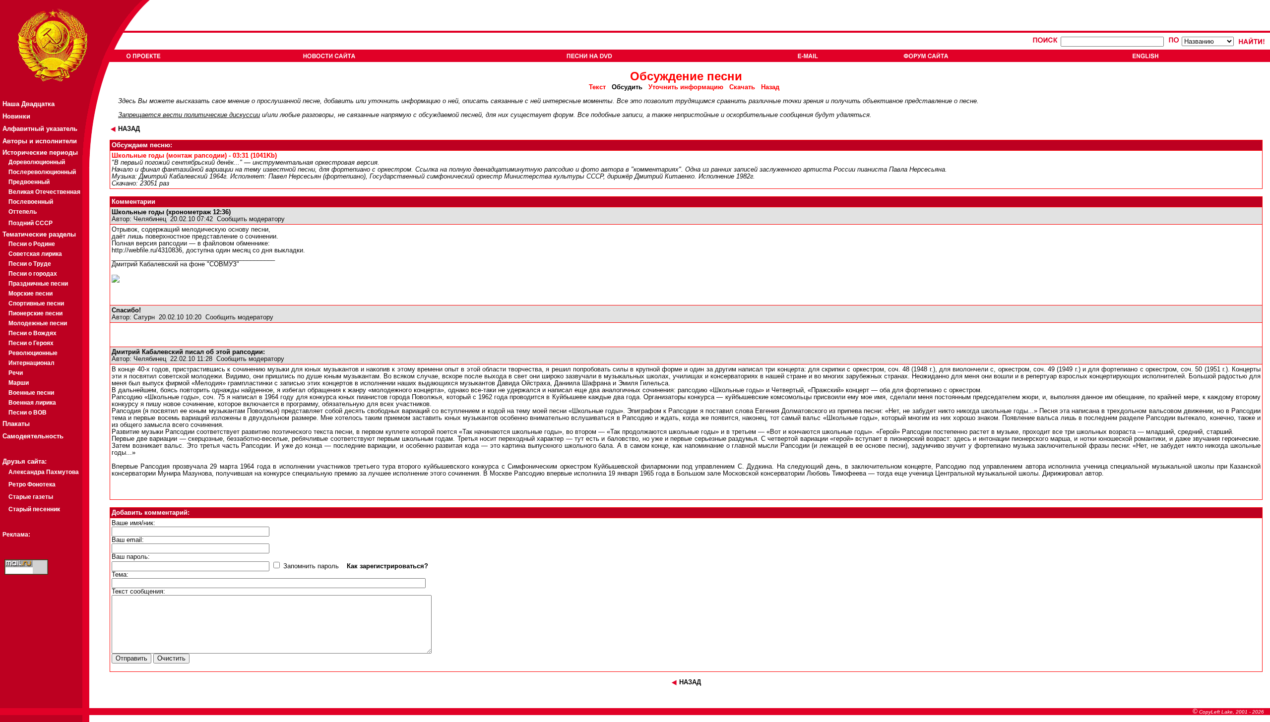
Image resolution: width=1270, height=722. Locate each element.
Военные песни (31, 392)
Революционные (33, 353)
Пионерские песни (35, 313)
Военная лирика (32, 402)
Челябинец (149, 219)
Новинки (16, 116)
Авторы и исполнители (39, 141)
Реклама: (16, 534)
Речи (15, 372)
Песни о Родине (31, 244)
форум (563, 115)
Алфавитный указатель (39, 128)
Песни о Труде (29, 263)
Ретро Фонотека (32, 484)
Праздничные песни (38, 283)
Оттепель (22, 211)
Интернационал (31, 363)
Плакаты (16, 423)
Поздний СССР (30, 223)
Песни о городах (32, 273)
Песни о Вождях (32, 333)
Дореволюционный (36, 162)
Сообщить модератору (251, 219)
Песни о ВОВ (27, 412)
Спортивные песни (36, 303)
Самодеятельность (33, 436)
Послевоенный (30, 201)
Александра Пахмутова (43, 472)
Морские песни (30, 293)
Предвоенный (29, 182)
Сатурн (144, 317)
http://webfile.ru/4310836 (147, 250)
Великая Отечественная (44, 191)
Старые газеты (30, 496)
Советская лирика (35, 253)
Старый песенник (34, 509)
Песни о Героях (31, 343)
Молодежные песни (37, 323)
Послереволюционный (42, 172)
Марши (18, 382)
